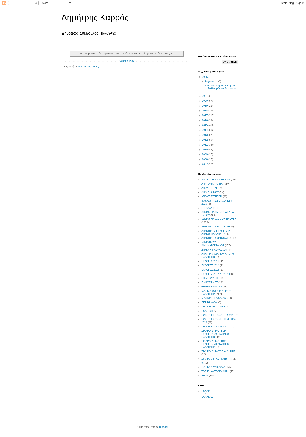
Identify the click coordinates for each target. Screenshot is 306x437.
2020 (205, 100)
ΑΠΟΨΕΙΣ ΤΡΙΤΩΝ (211, 196)
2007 (205, 164)
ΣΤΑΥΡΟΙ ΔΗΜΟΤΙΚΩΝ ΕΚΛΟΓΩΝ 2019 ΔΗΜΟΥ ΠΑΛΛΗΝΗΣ (215, 344)
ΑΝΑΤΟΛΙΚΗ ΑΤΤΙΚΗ (212, 183)
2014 (205, 130)
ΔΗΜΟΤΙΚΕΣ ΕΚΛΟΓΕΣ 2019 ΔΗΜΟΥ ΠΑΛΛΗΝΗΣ (217, 232)
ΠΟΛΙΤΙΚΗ (207, 311)
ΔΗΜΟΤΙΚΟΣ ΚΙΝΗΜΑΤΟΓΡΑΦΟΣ (212, 244)
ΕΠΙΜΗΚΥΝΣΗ (209, 278)
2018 (205, 110)
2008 (205, 159)
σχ (202, 362)
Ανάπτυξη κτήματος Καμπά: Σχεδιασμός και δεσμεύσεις (220, 87)
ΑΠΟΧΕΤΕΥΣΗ (209, 187)
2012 (205, 139)
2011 (205, 144)
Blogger (163, 427)
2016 (205, 120)
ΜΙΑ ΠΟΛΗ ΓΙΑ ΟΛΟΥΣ (214, 298)
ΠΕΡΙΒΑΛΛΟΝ (209, 302)
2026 (205, 77)
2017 (205, 115)
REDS (204, 375)
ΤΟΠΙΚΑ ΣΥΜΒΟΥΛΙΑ (213, 367)
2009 (205, 154)
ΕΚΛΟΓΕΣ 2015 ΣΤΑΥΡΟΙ (215, 273)
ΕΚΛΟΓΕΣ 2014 (210, 265)
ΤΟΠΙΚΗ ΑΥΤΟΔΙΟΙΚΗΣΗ (215, 371)
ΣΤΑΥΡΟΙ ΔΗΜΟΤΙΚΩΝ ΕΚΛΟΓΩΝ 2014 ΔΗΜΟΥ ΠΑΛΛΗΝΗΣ (215, 333)
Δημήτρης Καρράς (95, 17)
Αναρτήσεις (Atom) (88, 66)
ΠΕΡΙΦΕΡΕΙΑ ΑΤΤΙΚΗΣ (214, 306)
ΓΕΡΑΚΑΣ (206, 207)
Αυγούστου (211, 81)
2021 (205, 96)
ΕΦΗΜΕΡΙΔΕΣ (209, 282)
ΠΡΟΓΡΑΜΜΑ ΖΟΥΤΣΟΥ (215, 326)
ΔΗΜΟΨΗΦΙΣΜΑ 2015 (214, 249)
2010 (205, 149)
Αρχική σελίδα (126, 60)
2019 (205, 105)
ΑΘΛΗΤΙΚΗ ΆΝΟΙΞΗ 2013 (215, 179)
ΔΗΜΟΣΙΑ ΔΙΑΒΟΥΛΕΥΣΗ (215, 226)
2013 (205, 135)
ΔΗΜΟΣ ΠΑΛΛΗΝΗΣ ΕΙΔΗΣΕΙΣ (218, 219)
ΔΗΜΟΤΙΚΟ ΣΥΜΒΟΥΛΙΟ (215, 238)
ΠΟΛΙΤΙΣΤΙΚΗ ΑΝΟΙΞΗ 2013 (217, 315)
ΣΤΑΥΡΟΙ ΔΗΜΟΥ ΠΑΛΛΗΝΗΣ (218, 351)
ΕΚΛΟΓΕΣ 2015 (210, 269)
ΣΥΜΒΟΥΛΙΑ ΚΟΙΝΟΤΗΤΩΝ (216, 358)
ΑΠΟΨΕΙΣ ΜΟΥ (210, 192)
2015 (205, 125)
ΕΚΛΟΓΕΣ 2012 (210, 261)
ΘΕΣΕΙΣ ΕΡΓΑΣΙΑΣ (211, 286)
